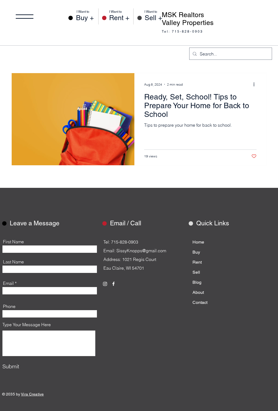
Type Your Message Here (26, 324)
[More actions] (255, 84)
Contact (199, 302)
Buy (196, 252)
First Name (13, 241)
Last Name (13, 262)
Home (198, 242)
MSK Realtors (183, 15)
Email (8, 283)
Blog (196, 282)
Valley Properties (188, 23)
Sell (196, 272)
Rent (197, 262)
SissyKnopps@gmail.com (141, 250)
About (198, 292)
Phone (9, 306)
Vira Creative (32, 394)
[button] (24, 16)
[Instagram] (105, 284)
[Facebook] (113, 284)
